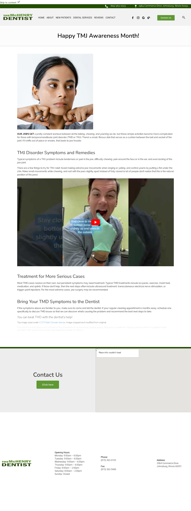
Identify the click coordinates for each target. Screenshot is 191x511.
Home (41, 17)
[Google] (143, 17)
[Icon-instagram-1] (138, 17)
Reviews (98, 17)
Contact (110, 17)
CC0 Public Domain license (52, 322)
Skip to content (8, 2)
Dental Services (82, 17)
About (50, 17)
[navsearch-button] (184, 18)
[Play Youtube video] (95, 222)
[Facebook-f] (133, 17)
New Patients (63, 17)
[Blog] (149, 17)
